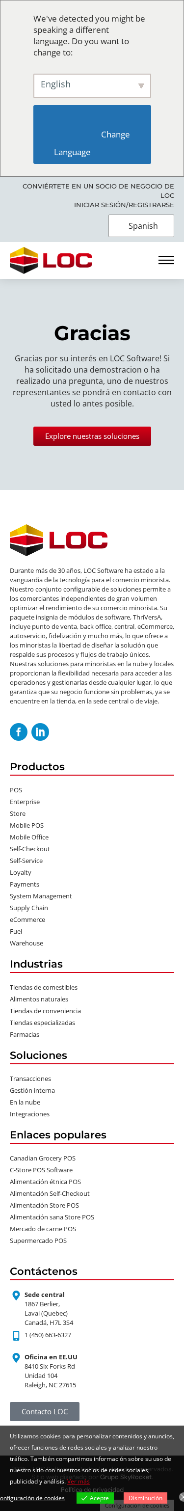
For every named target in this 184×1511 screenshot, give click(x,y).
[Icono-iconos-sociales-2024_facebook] (18, 732)
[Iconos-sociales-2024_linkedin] (40, 732)
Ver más (78, 1481)
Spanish (143, 225)
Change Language (93, 143)
